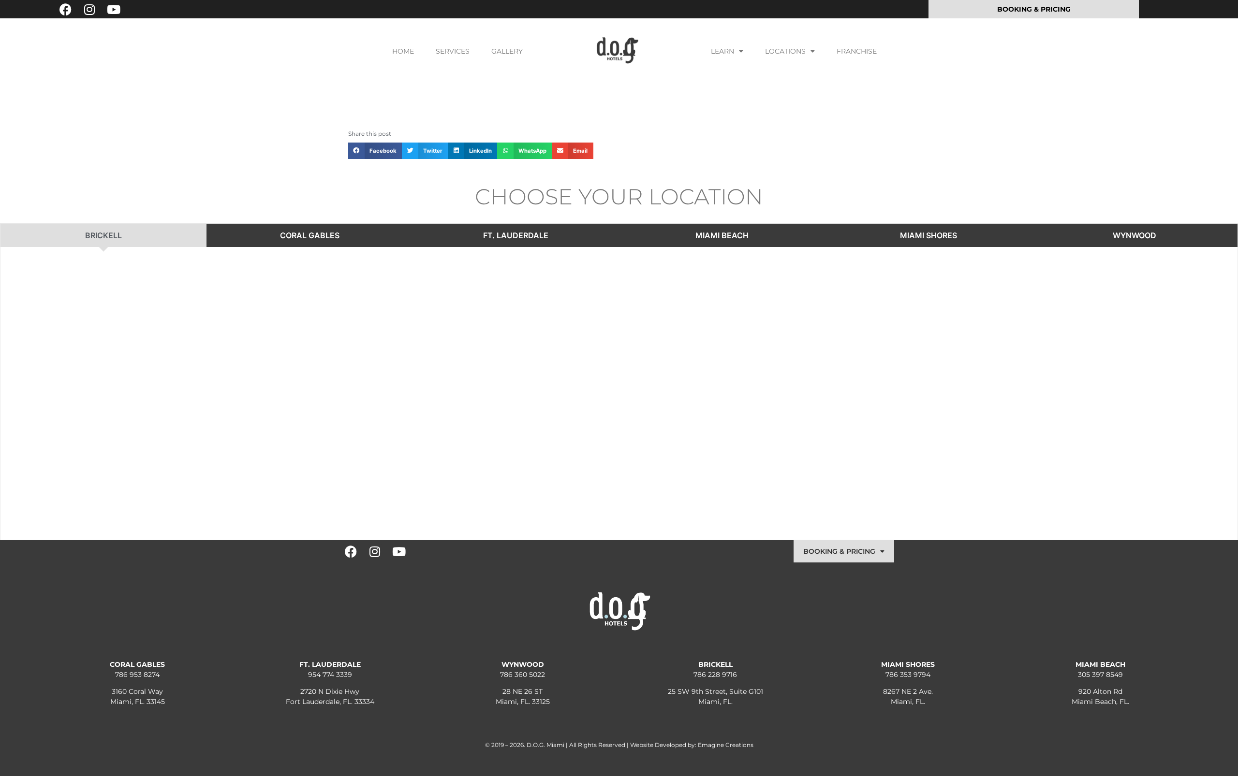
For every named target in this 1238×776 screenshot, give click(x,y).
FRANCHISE (857, 51)
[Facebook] (65, 9)
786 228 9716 (715, 674)
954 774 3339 (330, 674)
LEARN (722, 51)
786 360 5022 (522, 674)
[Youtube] (113, 9)
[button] (375, 151)
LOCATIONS (785, 51)
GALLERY (507, 51)
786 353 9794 (907, 674)
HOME (403, 51)
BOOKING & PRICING (839, 551)
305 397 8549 (1100, 674)
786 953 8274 (137, 674)
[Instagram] (89, 9)
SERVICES (453, 51)
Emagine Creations (725, 744)
